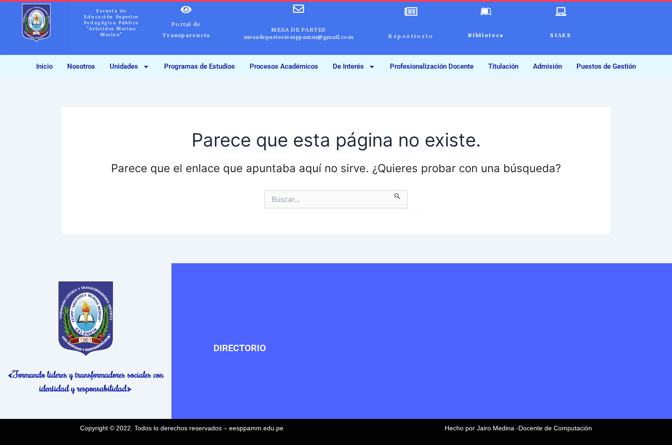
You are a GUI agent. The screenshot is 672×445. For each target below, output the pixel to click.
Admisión (547, 66)
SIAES (560, 36)
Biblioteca (486, 36)
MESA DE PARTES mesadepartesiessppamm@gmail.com (299, 33)
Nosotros (81, 66)
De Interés (348, 66)
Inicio (44, 66)
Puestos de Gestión (606, 66)
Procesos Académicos (284, 66)
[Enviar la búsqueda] (397, 194)
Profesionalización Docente (432, 66)
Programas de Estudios (199, 66)
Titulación (503, 66)
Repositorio (410, 36)
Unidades (124, 66)
